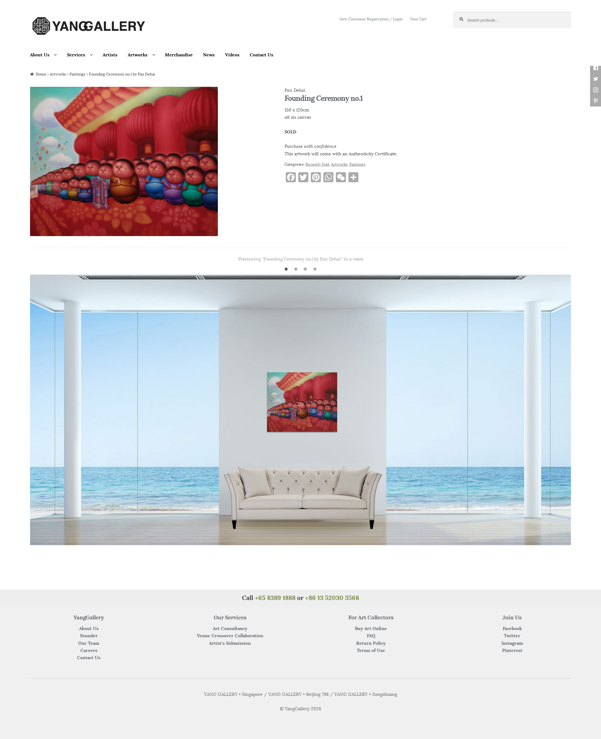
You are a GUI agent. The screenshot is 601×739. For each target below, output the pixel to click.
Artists (110, 55)
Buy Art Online (371, 628)
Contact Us (261, 55)
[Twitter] (595, 79)
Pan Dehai (295, 90)
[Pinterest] (595, 101)
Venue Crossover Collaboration (230, 635)
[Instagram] (595, 90)
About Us (39, 55)
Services (76, 55)
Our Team (88, 643)
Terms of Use (371, 650)
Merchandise (179, 55)
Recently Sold (317, 164)
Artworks (137, 55)
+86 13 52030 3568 (332, 598)
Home (41, 74)
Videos (232, 55)
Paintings (77, 74)
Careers (88, 650)
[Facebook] (595, 68)
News (209, 55)
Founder (89, 635)
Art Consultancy (230, 628)
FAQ (371, 635)
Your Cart (418, 19)
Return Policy (371, 643)
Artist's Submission (230, 643)
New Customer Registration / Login (371, 19)
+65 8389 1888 (275, 598)
